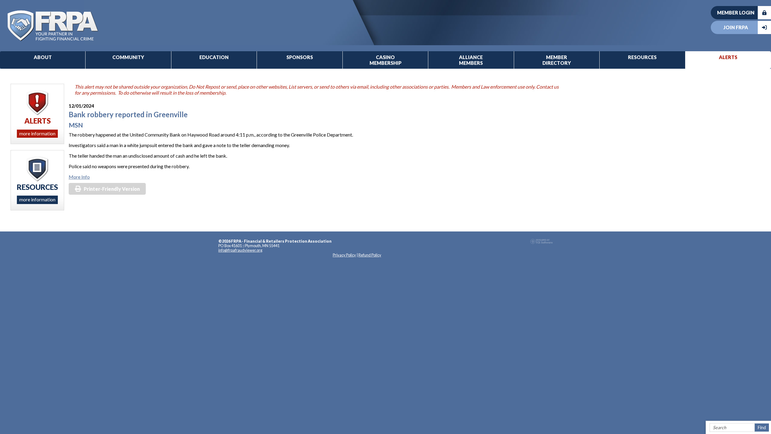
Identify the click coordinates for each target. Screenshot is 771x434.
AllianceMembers (471, 60)
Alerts (728, 57)
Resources (642, 57)
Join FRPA (735, 27)
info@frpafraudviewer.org (240, 250)
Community (128, 57)
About (43, 57)
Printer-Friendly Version (112, 189)
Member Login (735, 12)
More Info (79, 177)
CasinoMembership (385, 60)
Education (214, 57)
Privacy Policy (344, 255)
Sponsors (299, 57)
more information (37, 133)
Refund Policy (369, 255)
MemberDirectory (556, 60)
